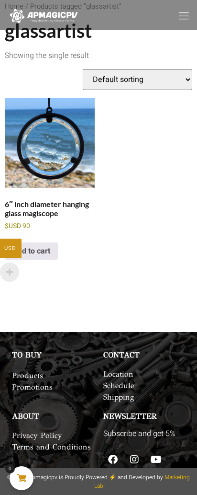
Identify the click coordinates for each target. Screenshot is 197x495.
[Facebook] (112, 459)
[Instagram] (134, 459)
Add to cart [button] (31, 251)
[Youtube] (155, 459)
